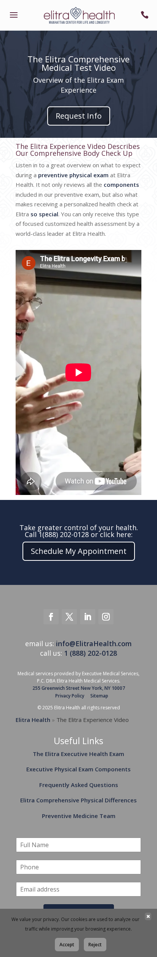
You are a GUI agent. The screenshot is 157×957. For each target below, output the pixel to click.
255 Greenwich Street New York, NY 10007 (78, 688)
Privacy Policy (69, 695)
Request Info (79, 116)
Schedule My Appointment (79, 551)
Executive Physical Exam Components (78, 769)
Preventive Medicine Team (78, 816)
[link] (14, 20)
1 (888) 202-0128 (90, 653)
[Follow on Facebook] (51, 616)
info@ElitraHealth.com (94, 643)
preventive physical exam (73, 175)
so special (44, 214)
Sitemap (99, 695)
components (121, 184)
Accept (66, 944)
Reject (95, 944)
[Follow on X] (69, 616)
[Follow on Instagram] (106, 616)
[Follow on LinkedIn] (87, 616)
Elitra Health (33, 719)
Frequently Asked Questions (78, 785)
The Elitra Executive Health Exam (78, 754)
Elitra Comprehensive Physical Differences (78, 800)
